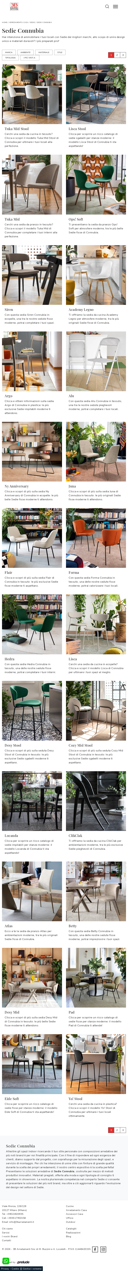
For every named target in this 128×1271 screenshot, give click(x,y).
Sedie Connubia (44, 22)
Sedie (32, 22)
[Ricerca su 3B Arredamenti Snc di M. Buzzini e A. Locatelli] (107, 6)
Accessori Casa (74, 1214)
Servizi (6, 1232)
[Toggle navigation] (115, 6)
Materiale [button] (43, 52)
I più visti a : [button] (30, 57)
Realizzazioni (73, 1232)
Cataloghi (71, 1228)
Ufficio (70, 1218)
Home (4, 22)
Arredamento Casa (18, 22)
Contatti (6, 1240)
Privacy (5, 1268)
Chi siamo (7, 1228)
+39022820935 (15, 1214)
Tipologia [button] (10, 57)
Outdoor (71, 1222)
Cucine (70, 1206)
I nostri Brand (9, 1236)
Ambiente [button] (25, 52)
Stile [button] (59, 52)
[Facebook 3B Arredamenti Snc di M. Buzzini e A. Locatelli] (95, 1249)
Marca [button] (8, 52)
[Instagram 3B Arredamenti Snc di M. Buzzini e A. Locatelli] (103, 1249)
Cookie (15, 1268)
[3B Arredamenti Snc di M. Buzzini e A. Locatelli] (14, 6)
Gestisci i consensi (32, 1268)
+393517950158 (16, 1218)
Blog (68, 1236)
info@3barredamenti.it (21, 1222)
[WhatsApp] (5, 1261)
